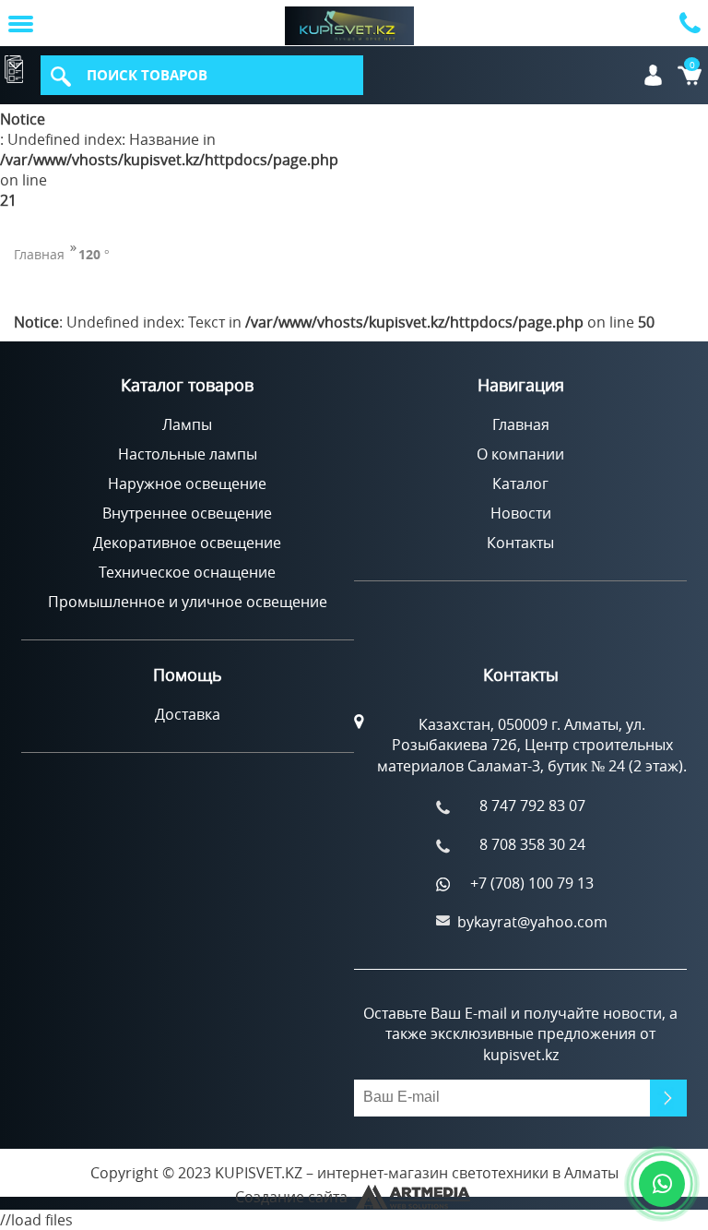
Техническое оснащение (187, 572)
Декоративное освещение (187, 542)
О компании (520, 454)
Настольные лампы (187, 454)
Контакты (520, 542)
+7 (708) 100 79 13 (532, 883)
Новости (520, 513)
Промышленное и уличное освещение (187, 601)
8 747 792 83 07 (532, 805)
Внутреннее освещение (187, 513)
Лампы (187, 424)
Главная (39, 254)
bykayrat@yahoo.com (532, 922)
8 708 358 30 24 (532, 844)
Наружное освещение (187, 483)
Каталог (15, 68)
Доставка (187, 714)
